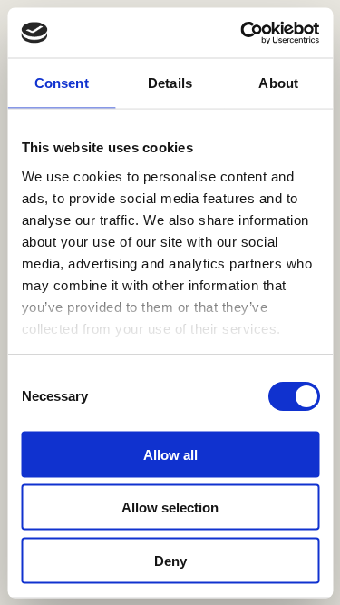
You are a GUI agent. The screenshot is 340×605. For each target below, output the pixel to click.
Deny (170, 560)
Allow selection (170, 507)
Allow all (170, 454)
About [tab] (278, 83)
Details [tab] (170, 83)
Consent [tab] (61, 83)
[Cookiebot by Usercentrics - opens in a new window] (242, 32)
